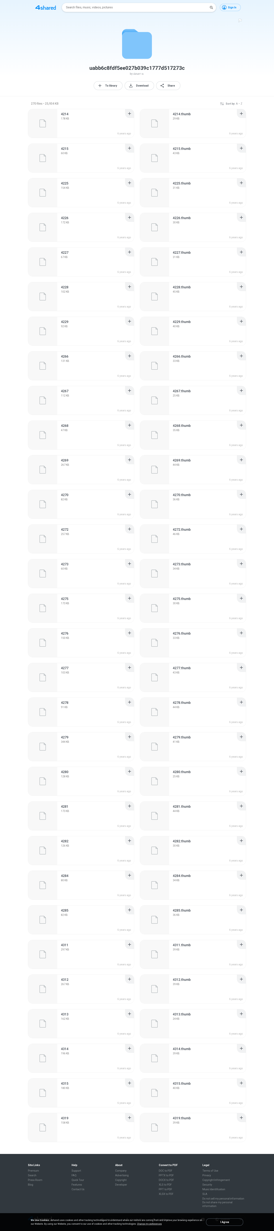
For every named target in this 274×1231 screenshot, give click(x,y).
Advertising (122, 1175)
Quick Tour (78, 1180)
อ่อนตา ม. (138, 73)
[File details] (42, 123)
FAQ (74, 1175)
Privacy (206, 1175)
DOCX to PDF (166, 1180)
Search (32, 1175)
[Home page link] (45, 7)
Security (207, 1184)
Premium (33, 1170)
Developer (121, 1184)
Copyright (121, 1180)
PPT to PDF (165, 1189)
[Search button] (211, 7)
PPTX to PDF (166, 1175)
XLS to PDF (165, 1184)
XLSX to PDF (166, 1193)
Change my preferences (149, 1224)
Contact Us (78, 1189)
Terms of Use (210, 1170)
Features (77, 1184)
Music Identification (213, 1189)
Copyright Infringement (216, 1180)
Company (121, 1170)
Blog (30, 1184)
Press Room (35, 1180)
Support (76, 1170)
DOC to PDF (165, 1170)
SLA (204, 1193)
